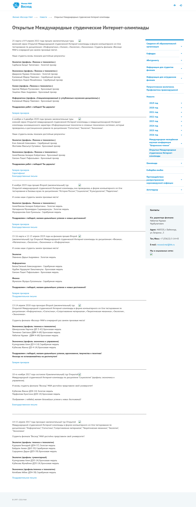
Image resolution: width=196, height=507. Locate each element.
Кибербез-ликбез (155, 170)
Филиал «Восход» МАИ (23, 17)
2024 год (153, 125)
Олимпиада (152, 163)
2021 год (153, 112)
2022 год (153, 116)
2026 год (153, 134)
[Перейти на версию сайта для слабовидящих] (175, 5)
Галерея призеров (20, 113)
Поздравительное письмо (24, 296)
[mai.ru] (16, 5)
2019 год (153, 103)
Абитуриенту (153, 60)
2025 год (153, 130)
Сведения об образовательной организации (161, 45)
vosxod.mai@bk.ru (166, 244)
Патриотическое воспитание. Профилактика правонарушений (162, 88)
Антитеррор (152, 189)
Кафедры (151, 53)
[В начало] (26, 5)
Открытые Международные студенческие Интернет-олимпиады (162, 152)
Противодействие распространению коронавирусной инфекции (160, 179)
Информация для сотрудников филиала (161, 78)
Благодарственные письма (24, 176)
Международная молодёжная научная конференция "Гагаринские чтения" (163, 142)
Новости (43, 17)
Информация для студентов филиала (160, 69)
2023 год (153, 121)
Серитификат (18, 173)
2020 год (153, 107)
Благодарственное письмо (24, 227)
